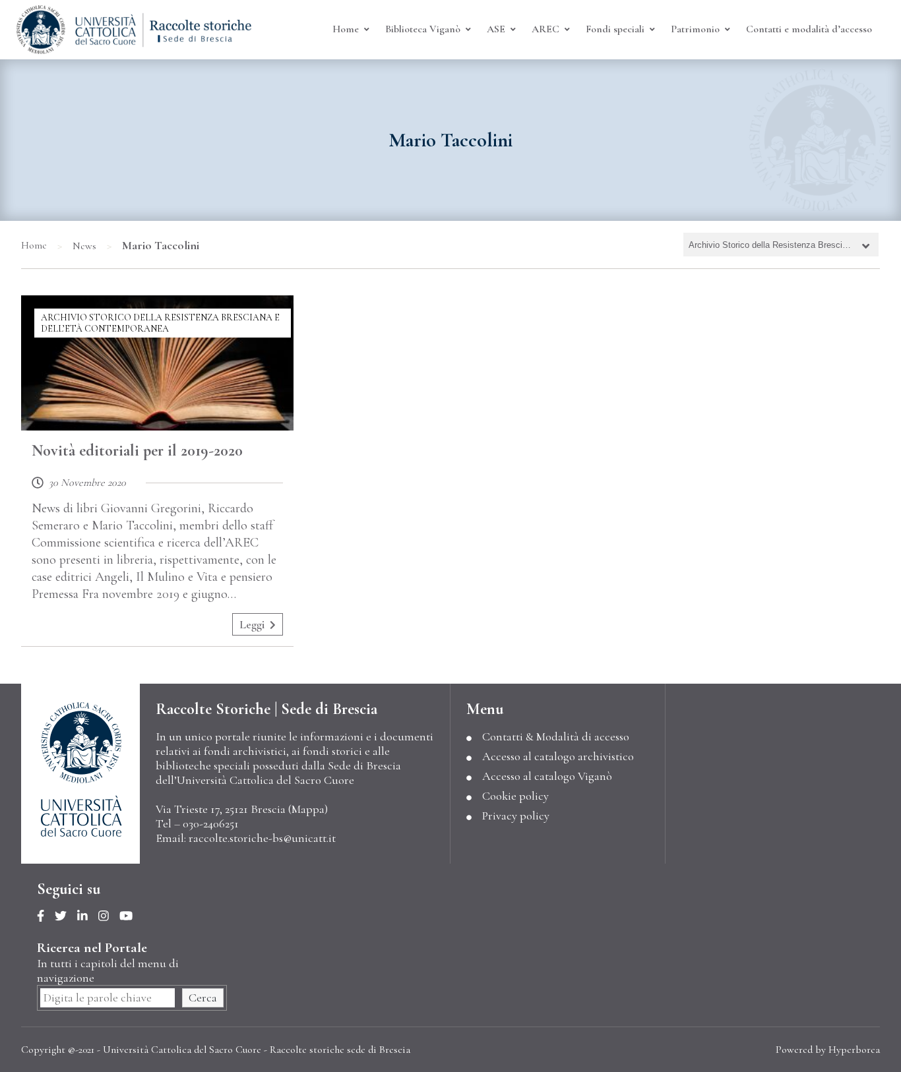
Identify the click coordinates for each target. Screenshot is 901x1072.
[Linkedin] (87, 916)
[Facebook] (46, 916)
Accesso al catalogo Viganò (547, 776)
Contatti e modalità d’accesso (809, 29)
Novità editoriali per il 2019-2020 (137, 450)
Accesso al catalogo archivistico (558, 756)
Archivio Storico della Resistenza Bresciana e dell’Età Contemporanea (160, 323)
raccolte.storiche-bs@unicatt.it (262, 838)
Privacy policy (515, 815)
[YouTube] (131, 916)
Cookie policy (515, 796)
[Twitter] (66, 916)
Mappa (308, 809)
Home (34, 245)
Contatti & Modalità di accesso (555, 736)
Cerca (203, 997)
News (84, 246)
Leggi (251, 624)
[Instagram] (108, 916)
